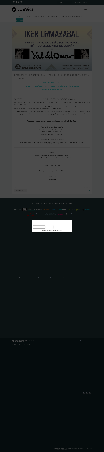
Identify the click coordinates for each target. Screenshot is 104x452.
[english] (45, 223)
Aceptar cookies (39, 227)
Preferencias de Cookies (62, 227)
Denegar (49, 227)
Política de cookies (46, 230)
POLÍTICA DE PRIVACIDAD (56, 230)
